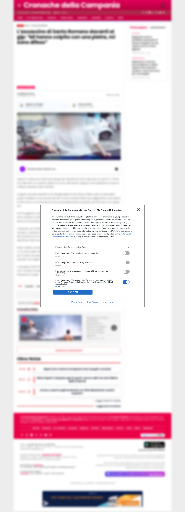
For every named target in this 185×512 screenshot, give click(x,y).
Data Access (92, 302)
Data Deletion (77, 302)
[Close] (139, 210)
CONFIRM (73, 292)
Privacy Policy (108, 302)
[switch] (126, 253)
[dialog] (92, 256)
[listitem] (92, 247)
